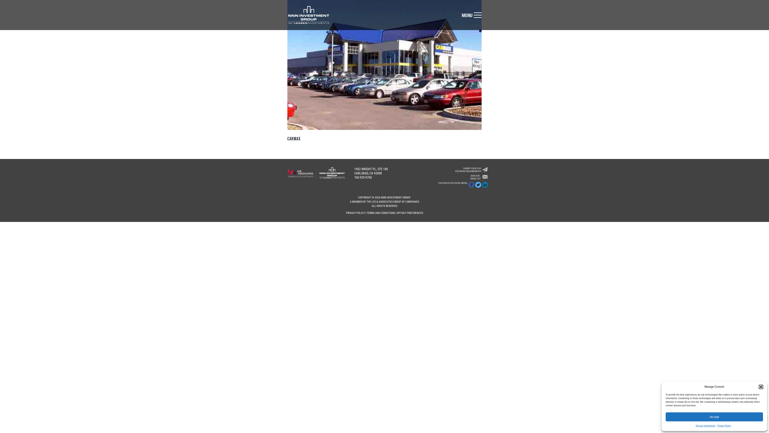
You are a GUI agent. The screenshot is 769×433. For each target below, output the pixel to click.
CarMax (294, 138)
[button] (761, 387)
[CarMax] (384, 65)
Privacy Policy (724, 425)
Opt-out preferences (705, 425)
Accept (714, 417)
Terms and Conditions (381, 212)
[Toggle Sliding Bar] (472, 15)
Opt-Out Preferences (410, 212)
